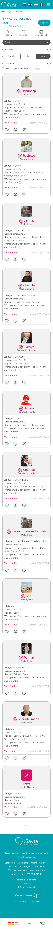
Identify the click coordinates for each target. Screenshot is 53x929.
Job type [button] (9, 49)
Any (43, 56)
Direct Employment (26, 857)
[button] (26, 42)
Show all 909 (15, 26)
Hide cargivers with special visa (21, 68)
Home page (6, 11)
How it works (27, 853)
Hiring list (23, 35)
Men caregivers (37, 870)
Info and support (26, 887)
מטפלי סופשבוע (34, 874)
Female (11, 56)
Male (28, 56)
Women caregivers (17, 870)
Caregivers (10, 862)
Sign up (44, 22)
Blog (7, 853)
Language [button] (10, 63)
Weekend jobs (18, 874)
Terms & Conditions (26, 879)
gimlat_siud (42, 853)
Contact (26, 883)
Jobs (11, 866)
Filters (9, 35)
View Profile (10, 122)
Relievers (43, 862)
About (15, 853)
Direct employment (27, 862)
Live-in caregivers (24, 866)
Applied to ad (41, 35)
